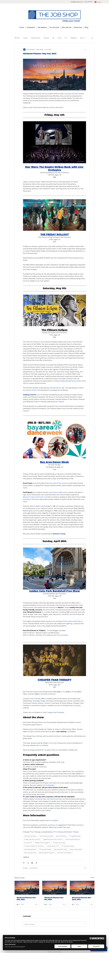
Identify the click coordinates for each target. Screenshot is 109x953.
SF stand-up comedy (59, 843)
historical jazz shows (30, 852)
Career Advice (35, 38)
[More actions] (85, 50)
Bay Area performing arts (46, 852)
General (46, 38)
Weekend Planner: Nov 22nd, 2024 (81, 898)
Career (25, 38)
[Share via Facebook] (24, 863)
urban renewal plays (76, 849)
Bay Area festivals (61, 836)
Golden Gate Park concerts (32, 839)
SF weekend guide (74, 836)
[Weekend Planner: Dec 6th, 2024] (54, 888)
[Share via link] (36, 863)
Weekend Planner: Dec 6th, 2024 (54, 898)
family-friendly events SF (72, 839)
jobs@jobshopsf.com (77, 2)
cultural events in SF (53, 846)
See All (93, 877)
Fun (66, 38)
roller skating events (30, 849)
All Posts (17, 38)
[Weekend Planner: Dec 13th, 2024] (27, 888)
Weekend (73, 38)
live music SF (28, 843)
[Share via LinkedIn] (32, 863)
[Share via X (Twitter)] (28, 863)
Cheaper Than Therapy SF (42, 843)
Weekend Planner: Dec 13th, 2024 (26, 898)
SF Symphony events (68, 846)
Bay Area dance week (60, 849)
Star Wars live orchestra (64, 852)
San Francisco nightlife (46, 836)
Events (59, 38)
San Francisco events (30, 836)
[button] (92, 38)
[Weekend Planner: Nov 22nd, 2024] (82, 888)
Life (53, 38)
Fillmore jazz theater (45, 849)
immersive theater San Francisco (34, 846)
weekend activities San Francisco (53, 839)
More (81, 38)
